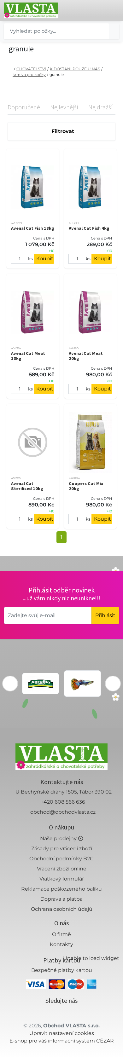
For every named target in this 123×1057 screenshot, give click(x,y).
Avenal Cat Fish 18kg (32, 228)
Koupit (44, 259)
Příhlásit (105, 615)
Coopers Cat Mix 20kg (86, 486)
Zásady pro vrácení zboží (61, 849)
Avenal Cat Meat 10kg (28, 355)
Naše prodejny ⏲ (61, 838)
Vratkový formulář (61, 879)
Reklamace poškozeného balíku (61, 889)
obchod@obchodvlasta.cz (63, 812)
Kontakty (61, 944)
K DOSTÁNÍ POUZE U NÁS (75, 68)
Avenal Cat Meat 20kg (86, 355)
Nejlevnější (64, 107)
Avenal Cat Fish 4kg (89, 228)
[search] (114, 31)
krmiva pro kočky (29, 74)
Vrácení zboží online (61, 869)
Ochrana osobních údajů (61, 909)
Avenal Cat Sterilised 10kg (27, 486)
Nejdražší (100, 107)
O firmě (61, 934)
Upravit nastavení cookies (61, 1033)
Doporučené (24, 107)
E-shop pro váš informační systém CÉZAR (61, 1041)
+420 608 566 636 (63, 802)
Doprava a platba (61, 899)
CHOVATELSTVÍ (31, 68)
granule (57, 74)
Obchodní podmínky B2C (61, 859)
